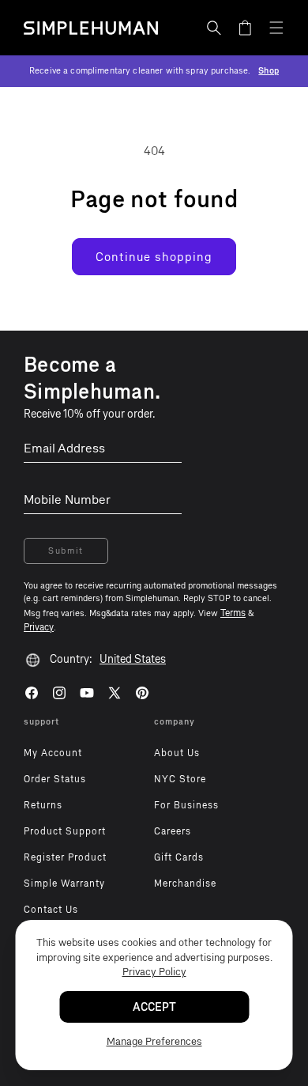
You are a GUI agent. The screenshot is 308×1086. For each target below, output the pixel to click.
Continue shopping (154, 257)
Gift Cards (179, 857)
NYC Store (180, 779)
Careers (172, 831)
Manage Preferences (154, 1041)
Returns (43, 805)
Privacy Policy (154, 972)
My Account (53, 753)
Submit (66, 551)
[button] (214, 28)
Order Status (55, 779)
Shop (268, 71)
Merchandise (185, 883)
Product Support (65, 831)
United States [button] (133, 659)
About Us (177, 753)
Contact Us (51, 909)
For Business (186, 805)
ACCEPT (154, 1007)
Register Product (65, 857)
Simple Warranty (64, 883)
